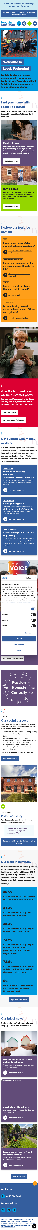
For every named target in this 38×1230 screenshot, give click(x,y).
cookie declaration (25, 602)
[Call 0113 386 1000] (19, 23)
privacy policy (11, 602)
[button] (34, 1226)
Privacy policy (14, 1225)
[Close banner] (35, 577)
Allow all (19, 639)
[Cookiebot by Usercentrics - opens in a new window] (23, 578)
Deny (19, 650)
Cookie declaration (26, 1225)
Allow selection (19, 644)
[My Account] (24, 23)
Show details (28, 633)
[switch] (33, 614)
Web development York (8, 1227)
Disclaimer (4, 1225)
